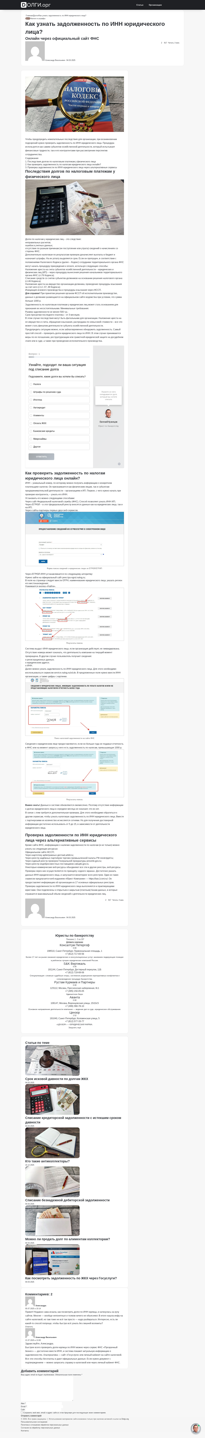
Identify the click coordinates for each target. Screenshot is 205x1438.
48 (49, 287)
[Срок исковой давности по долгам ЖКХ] (52, 1075)
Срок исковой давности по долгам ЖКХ (56, 1079)
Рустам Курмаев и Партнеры (74, 982)
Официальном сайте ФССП (39, 852)
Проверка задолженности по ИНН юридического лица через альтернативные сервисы (72, 167)
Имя (23, 1403)
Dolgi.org (125, 1419)
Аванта (75, 997)
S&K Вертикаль (75, 963)
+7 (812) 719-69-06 (74, 972)
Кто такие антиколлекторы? (47, 1161)
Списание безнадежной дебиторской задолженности (67, 1200)
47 (45, 287)
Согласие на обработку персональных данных (40, 1428)
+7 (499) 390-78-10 (74, 1006)
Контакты (25, 1431)
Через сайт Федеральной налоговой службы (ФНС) (51, 501)
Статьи (139, 5)
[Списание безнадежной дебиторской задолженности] (52, 1196)
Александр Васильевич (55, 60)
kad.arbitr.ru (67, 855)
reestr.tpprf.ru (106, 858)
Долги (35, 16)
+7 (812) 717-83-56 (74, 954)
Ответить (29, 1327)
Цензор (74, 1012)
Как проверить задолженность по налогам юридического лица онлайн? (64, 164)
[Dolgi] (36, 5)
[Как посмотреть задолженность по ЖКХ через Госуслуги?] (52, 1274)
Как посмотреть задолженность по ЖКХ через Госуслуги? (71, 1278)
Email (24, 1406)
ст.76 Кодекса (46, 275)
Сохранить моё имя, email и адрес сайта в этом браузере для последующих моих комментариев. (64, 1413)
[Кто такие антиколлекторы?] (52, 1157)
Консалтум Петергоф (75, 945)
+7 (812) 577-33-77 (74, 1021)
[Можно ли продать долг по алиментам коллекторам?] (52, 1235)
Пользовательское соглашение (34, 1422)
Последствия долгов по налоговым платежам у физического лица (61, 161)
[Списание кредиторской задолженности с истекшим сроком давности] (52, 1114)
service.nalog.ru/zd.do (65, 672)
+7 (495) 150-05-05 (74, 991)
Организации (155, 5)
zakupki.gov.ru (81, 864)
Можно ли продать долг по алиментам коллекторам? (67, 1239)
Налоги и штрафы (37, 18)
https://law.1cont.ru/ (98, 878)
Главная (29, 16)
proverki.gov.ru (94, 861)
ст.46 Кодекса (33, 281)
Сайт (23, 1410)
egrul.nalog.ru (78, 577)
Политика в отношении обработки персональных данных (45, 1425)
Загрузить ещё (74, 1028)
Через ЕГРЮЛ (32, 504)
